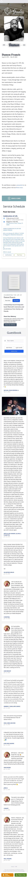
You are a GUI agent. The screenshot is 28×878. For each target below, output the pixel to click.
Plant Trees (19, 255)
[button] (14, 406)
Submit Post (14, 351)
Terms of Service (18, 871)
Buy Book (16, 300)
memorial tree (21, 185)
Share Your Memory (10, 324)
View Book (7, 300)
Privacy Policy (10, 871)
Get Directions (8, 255)
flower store (19, 187)
